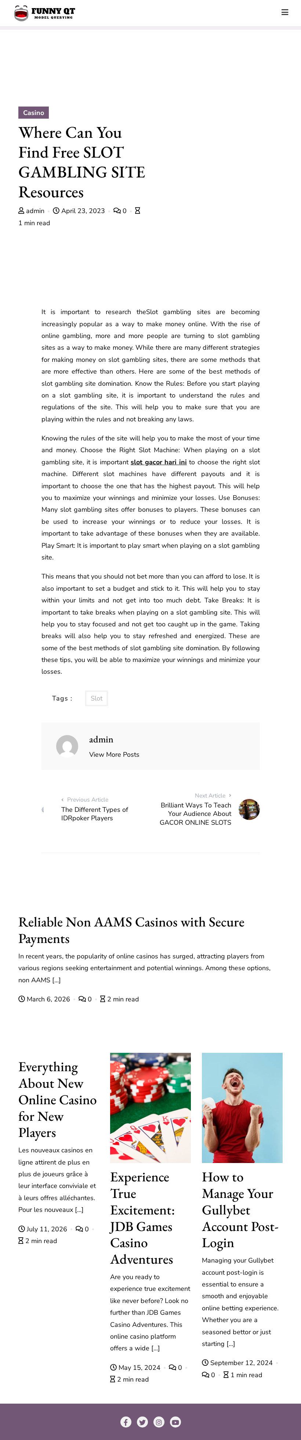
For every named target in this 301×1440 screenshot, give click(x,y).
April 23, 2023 (83, 210)
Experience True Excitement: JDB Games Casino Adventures (142, 1217)
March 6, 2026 (48, 999)
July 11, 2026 (47, 1229)
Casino (33, 112)
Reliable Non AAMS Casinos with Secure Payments (131, 929)
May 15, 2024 (139, 1367)
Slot (96, 698)
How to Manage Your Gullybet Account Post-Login (240, 1209)
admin (35, 210)
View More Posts (114, 754)
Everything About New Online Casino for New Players (57, 1099)
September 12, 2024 (241, 1362)
